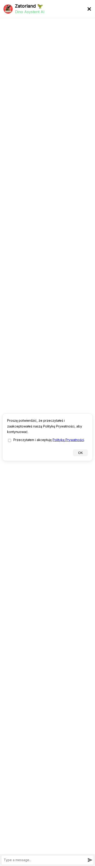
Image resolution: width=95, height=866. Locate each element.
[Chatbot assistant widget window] (47, 433)
